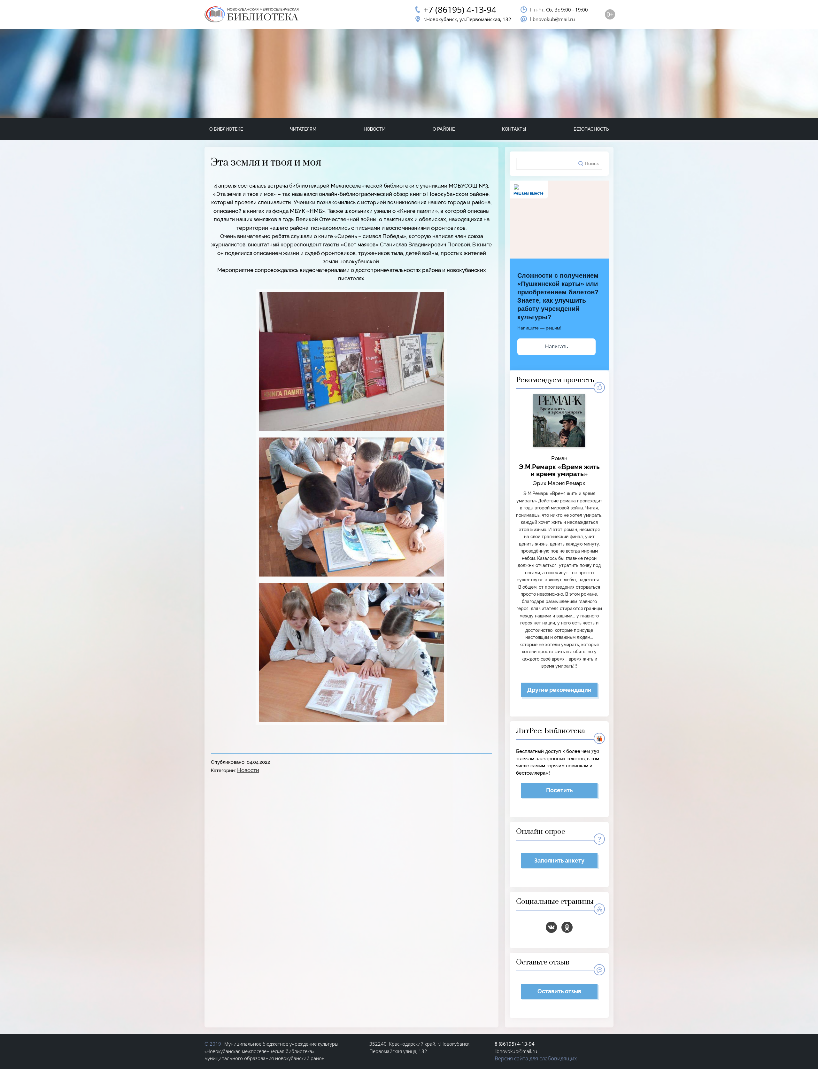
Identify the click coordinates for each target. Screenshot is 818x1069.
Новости (374, 129)
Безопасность (591, 129)
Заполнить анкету (559, 860)
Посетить (559, 790)
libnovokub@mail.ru (552, 19)
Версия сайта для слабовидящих (536, 1058)
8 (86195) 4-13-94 (515, 1044)
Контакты (514, 129)
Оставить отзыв (559, 991)
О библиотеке (226, 129)
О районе (444, 129)
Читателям (303, 129)
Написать (556, 346)
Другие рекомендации (559, 689)
